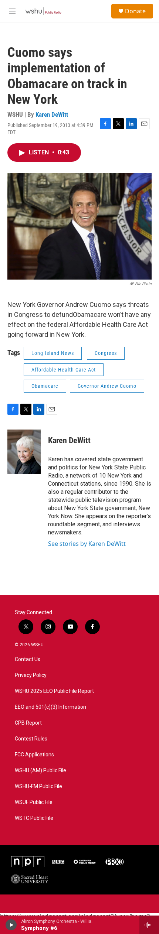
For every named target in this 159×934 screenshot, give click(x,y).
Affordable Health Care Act (63, 370)
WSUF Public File (34, 802)
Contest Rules (31, 739)
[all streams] (149, 925)
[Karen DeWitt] (24, 452)
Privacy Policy (31, 675)
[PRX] (114, 861)
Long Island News (52, 353)
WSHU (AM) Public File (40, 770)
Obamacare (44, 386)
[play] (11, 924)
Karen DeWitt (51, 114)
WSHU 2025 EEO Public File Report (54, 691)
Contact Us (27, 659)
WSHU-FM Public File (38, 786)
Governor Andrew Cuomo (107, 386)
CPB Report (28, 723)
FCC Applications (34, 754)
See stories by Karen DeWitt (87, 544)
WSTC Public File (34, 818)
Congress (106, 353)
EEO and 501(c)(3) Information (50, 707)
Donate (135, 11)
